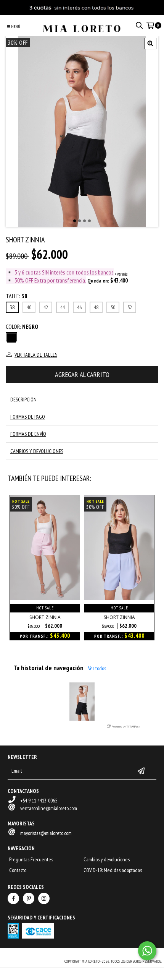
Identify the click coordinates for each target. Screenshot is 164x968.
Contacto (17, 870)
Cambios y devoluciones (107, 859)
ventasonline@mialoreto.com (48, 808)
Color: (22, 326)
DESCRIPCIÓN (23, 399)
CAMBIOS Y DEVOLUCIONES (36, 451)
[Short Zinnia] (45, 598)
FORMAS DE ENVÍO (28, 433)
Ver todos (97, 668)
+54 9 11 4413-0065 (38, 800)
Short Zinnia (45, 617)
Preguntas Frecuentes (31, 859)
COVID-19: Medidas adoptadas (113, 870)
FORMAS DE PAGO (27, 416)
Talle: (16, 296)
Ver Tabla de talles (35, 354)
